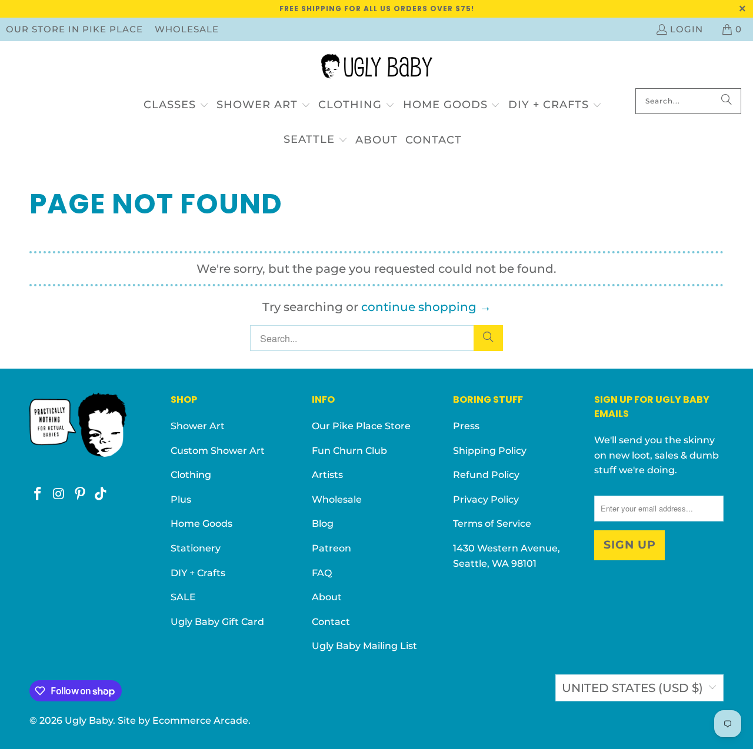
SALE (183, 597)
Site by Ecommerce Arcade (183, 720)
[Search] (726, 101)
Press (466, 426)
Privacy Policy (486, 499)
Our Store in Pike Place (74, 29)
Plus (181, 499)
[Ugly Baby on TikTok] (101, 494)
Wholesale (187, 29)
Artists (327, 474)
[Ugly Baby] (376, 67)
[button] (176, 105)
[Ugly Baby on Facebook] (38, 494)
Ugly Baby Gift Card (217, 621)
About (327, 597)
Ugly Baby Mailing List (364, 645)
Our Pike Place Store (361, 426)
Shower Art (198, 426)
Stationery (196, 548)
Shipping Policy (490, 450)
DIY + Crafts (198, 573)
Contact (331, 621)
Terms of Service (492, 523)
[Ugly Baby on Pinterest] (80, 494)
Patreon (331, 548)
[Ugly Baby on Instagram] (59, 494)
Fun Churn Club (349, 450)
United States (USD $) (632, 688)
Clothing (191, 474)
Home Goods (201, 523)
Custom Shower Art (218, 450)
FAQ (322, 573)
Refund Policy (486, 474)
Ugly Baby (89, 720)
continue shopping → (426, 307)
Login (686, 29)
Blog (323, 523)
